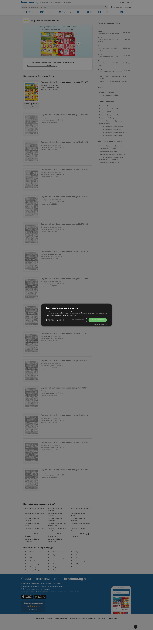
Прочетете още (71, 315)
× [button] (109, 305)
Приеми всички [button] (98, 320)
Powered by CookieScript (100, 324)
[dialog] (76, 315)
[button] (55, 320)
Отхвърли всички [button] (77, 320)
